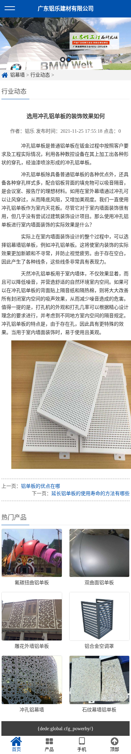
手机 (81, 749)
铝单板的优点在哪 (40, 486)
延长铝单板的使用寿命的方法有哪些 (90, 493)
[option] (65, 43)
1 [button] (62, 59)
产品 (49, 749)
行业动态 (40, 75)
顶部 (114, 749)
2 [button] (68, 59)
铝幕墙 (17, 75)
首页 (16, 749)
